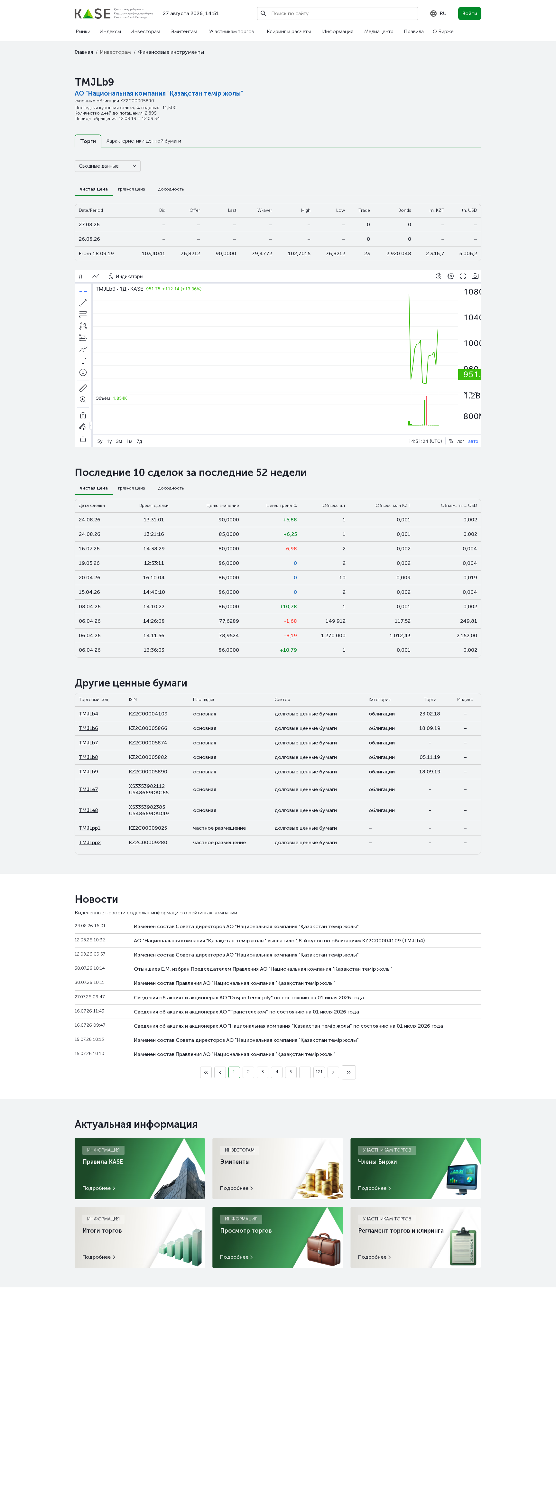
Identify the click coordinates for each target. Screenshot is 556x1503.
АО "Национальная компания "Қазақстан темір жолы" (159, 93)
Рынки (83, 31)
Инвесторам (145, 31)
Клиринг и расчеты (289, 31)
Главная (84, 52)
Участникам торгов (231, 31)
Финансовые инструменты (171, 52)
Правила (414, 31)
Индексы (110, 31)
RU (443, 13)
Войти (469, 13)
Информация (337, 31)
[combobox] (438, 13)
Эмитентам (184, 31)
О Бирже (443, 31)
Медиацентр (379, 31)
